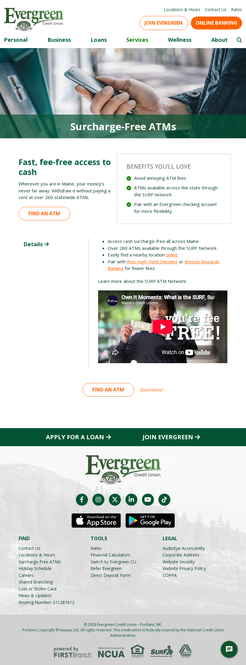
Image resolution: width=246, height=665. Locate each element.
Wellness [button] (179, 39)
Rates (236, 9)
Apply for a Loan (75, 437)
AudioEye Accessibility (184, 548)
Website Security (179, 562)
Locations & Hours (182, 9)
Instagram (98, 500)
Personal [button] (16, 39)
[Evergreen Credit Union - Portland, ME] (34, 19)
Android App (150, 520)
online (172, 255)
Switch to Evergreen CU (113, 562)
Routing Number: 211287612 (46, 602)
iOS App (96, 520)
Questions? (152, 390)
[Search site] (239, 40)
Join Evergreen (164, 23)
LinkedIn (131, 500)
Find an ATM (44, 213)
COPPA (170, 575)
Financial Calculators (110, 555)
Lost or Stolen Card (37, 589)
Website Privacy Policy (184, 568)
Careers (26, 575)
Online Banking (216, 23)
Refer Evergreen (106, 568)
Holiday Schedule (35, 568)
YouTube (148, 500)
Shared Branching (36, 582)
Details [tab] (33, 244)
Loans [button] (99, 39)
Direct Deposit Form (110, 575)
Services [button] (137, 39)
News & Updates (35, 595)
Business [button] (59, 39)
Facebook (82, 500)
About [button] (219, 39)
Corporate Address (181, 555)
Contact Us (215, 9)
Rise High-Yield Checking (152, 262)
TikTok (164, 500)
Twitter (115, 500)
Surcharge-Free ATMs (40, 562)
